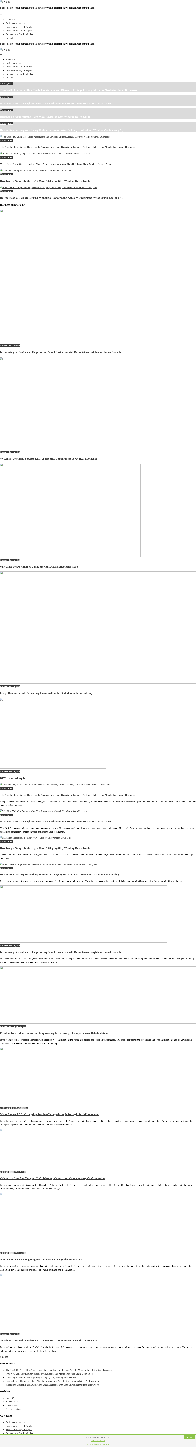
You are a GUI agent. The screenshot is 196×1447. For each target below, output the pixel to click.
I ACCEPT (189, 1437)
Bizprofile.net (6, 8)
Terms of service (98, 1441)
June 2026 (10, 1398)
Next (5, 1357)
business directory (38, 8)
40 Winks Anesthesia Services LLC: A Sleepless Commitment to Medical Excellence (48, 458)
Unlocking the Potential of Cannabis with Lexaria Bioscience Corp (39, 566)
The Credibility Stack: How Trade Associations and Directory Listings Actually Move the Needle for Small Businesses (68, 90)
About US (10, 19)
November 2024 (13, 1401)
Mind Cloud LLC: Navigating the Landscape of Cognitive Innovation (41, 1259)
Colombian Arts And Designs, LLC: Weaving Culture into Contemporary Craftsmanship (52, 1178)
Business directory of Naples (19, 30)
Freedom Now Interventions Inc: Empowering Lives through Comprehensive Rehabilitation (54, 1033)
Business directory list (16, 23)
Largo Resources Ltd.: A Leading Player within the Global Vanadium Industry (46, 693)
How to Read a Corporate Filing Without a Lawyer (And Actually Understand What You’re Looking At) (61, 130)
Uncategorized (6, 83)
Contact (9, 38)
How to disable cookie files (98, 1444)
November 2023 (13, 1409)
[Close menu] (1, 14)
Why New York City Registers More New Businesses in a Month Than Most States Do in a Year (55, 103)
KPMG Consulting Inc (13, 778)
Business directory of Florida (19, 27)
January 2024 (12, 1405)
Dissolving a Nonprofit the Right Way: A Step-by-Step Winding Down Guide (45, 116)
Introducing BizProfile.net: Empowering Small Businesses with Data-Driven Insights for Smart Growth (60, 352)
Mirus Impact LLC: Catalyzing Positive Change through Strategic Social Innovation (49, 1114)
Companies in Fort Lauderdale (19, 34)
